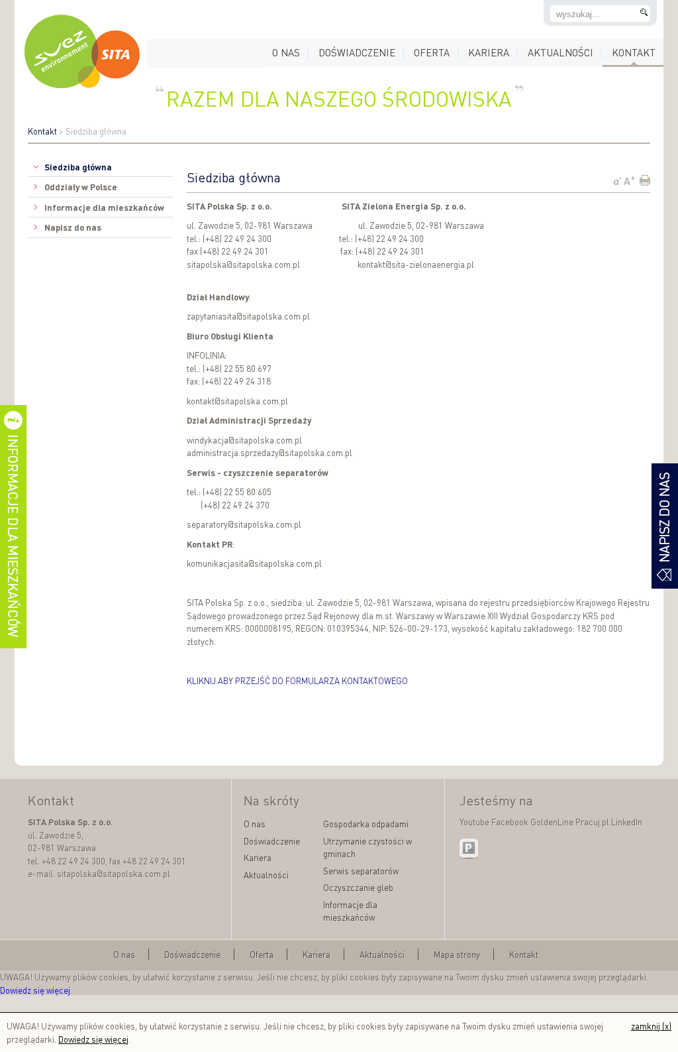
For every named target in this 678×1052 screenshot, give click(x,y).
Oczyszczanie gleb (358, 887)
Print (644, 180)
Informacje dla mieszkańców (104, 207)
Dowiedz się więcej (35, 990)
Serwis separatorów (361, 870)
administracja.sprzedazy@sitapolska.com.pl (269, 452)
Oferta (432, 52)
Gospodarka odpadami (366, 823)
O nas (286, 52)
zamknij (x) (651, 1025)
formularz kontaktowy (665, 526)
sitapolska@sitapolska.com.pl (243, 264)
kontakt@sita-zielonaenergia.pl (416, 264)
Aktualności (560, 52)
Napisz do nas (72, 227)
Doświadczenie (356, 52)
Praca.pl (469, 848)
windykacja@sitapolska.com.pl (244, 439)
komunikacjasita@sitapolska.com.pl (254, 563)
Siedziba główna (78, 166)
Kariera (488, 52)
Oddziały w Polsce (80, 186)
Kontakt (633, 52)
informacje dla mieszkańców (13, 526)
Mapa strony (457, 954)
